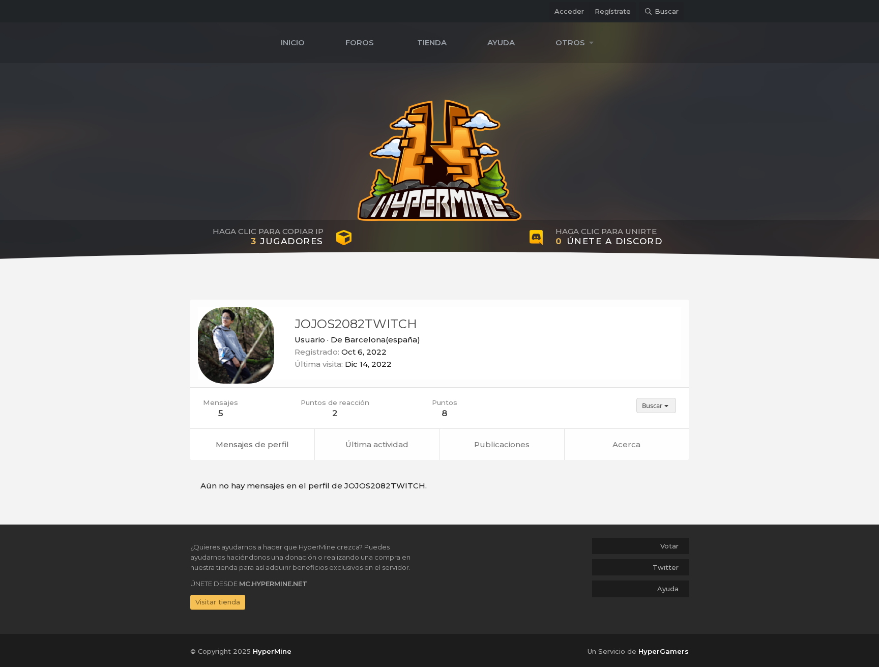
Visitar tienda (217, 602)
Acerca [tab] (626, 444)
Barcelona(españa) (382, 339)
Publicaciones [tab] (502, 444)
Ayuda (501, 42)
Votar (669, 546)
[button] (577, 42)
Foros (359, 42)
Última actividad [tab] (376, 444)
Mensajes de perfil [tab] (252, 444)
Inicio (293, 42)
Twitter (666, 567)
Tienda (432, 42)
